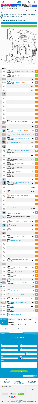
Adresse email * (3, 348)
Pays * (21, 356)
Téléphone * (22, 348)
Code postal (28, 352)
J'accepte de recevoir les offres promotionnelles (10, 368)
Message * (2, 360)
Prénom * (21, 344)
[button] (9, 1)
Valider (35, 375)
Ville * (2, 356)
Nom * (2, 344)
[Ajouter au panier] (36, 71)
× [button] (35, 358)
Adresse (2, 352)
